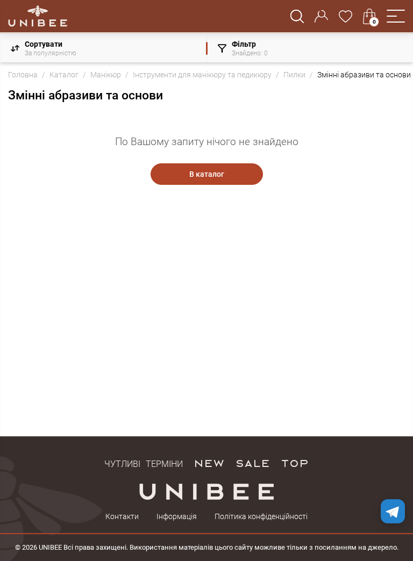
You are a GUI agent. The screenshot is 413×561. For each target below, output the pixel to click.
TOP (295, 462)
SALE (252, 462)
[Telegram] (393, 511)
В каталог (206, 174)
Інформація (176, 516)
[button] (396, 16)
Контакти (122, 516)
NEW (209, 462)
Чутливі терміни (143, 462)
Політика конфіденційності (261, 516)
